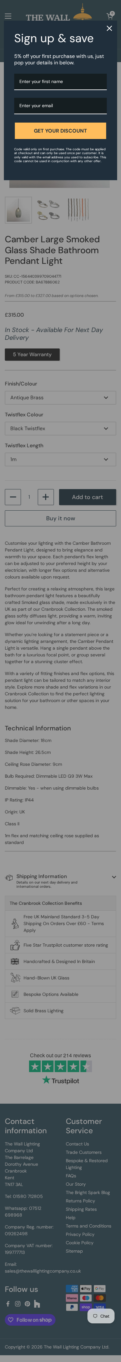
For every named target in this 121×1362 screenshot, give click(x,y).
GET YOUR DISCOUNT (60, 130)
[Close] (109, 28)
